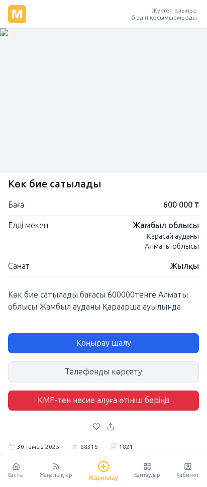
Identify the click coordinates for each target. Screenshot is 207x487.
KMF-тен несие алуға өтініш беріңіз (104, 400)
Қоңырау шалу (103, 343)
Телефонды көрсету (103, 371)
